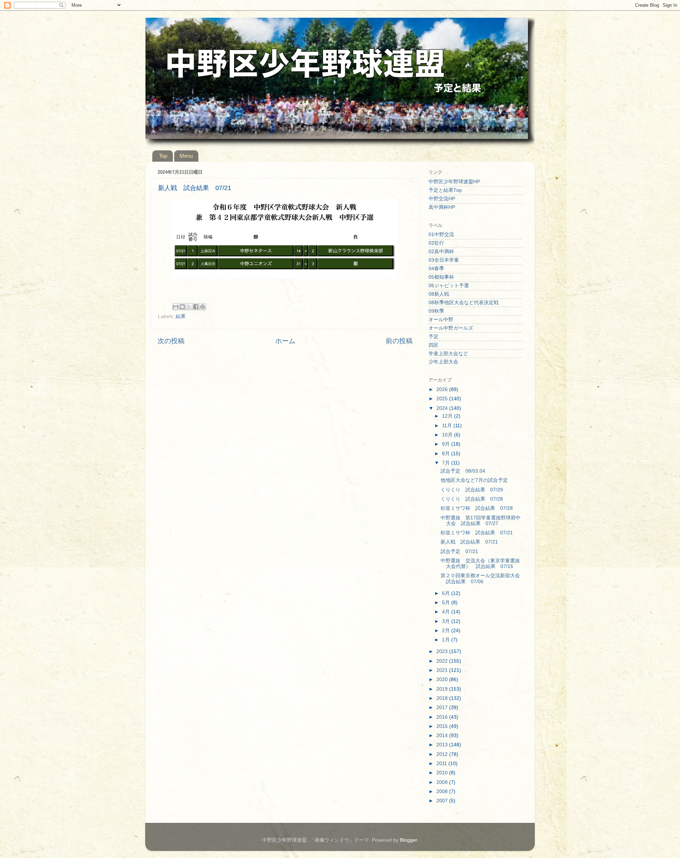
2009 (442, 782)
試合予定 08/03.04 (463, 471)
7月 (446, 463)
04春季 (436, 268)
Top (163, 156)
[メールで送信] (175, 306)
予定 (433, 336)
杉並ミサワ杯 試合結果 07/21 (477, 532)
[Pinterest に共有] (202, 306)
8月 (446, 453)
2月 (446, 630)
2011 (442, 763)
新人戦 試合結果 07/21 (469, 542)
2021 (442, 670)
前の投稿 (399, 341)
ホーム (285, 341)
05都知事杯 (441, 277)
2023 (442, 651)
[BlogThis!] (182, 306)
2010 (442, 772)
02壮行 (436, 243)
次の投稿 (171, 341)
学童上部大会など (448, 353)
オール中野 (441, 319)
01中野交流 (441, 234)
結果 (181, 316)
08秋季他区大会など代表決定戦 (464, 302)
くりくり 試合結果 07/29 (472, 489)
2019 (442, 689)
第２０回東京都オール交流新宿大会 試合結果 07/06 (483, 578)
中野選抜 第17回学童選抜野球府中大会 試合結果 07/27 (481, 520)
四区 (433, 345)
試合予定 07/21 (459, 551)
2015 (442, 726)
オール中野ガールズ (451, 328)
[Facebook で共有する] (195, 306)
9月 (446, 444)
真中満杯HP (442, 207)
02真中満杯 (441, 251)
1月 (446, 639)
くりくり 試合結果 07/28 (472, 499)
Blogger (408, 840)
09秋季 (436, 311)
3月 (446, 621)
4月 (446, 611)
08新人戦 (439, 294)
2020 (442, 679)
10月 (448, 435)
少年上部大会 (443, 361)
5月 (446, 602)
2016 (442, 717)
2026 (442, 389)
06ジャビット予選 (449, 285)
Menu (186, 156)
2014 (442, 735)
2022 (442, 661)
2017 (442, 707)
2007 (442, 800)
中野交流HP (442, 198)
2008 (442, 791)
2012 (442, 754)
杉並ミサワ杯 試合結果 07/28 (477, 508)
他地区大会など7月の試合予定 (474, 480)
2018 (442, 698)
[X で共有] (189, 306)
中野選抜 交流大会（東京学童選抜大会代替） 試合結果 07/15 (480, 563)
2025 (442, 398)
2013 (442, 744)
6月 (446, 593)
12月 (448, 416)
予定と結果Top (445, 190)
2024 (442, 408)
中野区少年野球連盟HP (454, 181)
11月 (447, 425)
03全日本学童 (444, 260)
